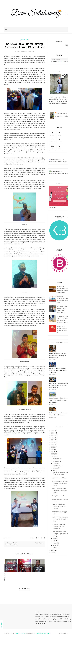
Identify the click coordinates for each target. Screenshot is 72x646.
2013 (52, 552)
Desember (56, 459)
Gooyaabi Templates (43, 633)
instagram (52, 142)
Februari (55, 545)
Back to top (63, 633)
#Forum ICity (24, 39)
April (54, 541)
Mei (54, 538)
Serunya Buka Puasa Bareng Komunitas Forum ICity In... (60, 519)
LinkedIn (59, 149)
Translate (65, 61)
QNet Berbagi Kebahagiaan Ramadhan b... (24, 567)
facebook (52, 135)
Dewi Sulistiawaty (62, 113)
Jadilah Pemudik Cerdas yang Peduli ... (11, 567)
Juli (54, 470)
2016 (52, 454)
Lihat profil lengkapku (61, 116)
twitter (59, 135)
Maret (54, 543)
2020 (52, 445)
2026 (52, 431)
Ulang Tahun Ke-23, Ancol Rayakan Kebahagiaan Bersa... (60, 483)
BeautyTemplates (21, 633)
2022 (52, 440)
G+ (52, 149)
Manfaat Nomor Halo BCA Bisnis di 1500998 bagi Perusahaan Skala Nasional (58, 385)
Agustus (55, 468)
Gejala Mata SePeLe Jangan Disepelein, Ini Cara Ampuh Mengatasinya (57, 355)
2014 (52, 550)
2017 (52, 452)
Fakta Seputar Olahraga (59, 478)
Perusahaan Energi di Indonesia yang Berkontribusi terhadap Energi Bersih (58, 400)
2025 (52, 433)
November (56, 461)
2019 (52, 447)
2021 (52, 442)
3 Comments (7, 537)
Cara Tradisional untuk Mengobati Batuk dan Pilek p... (59, 491)
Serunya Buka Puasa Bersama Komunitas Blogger (59, 506)
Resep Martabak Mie (58, 496)
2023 (52, 438)
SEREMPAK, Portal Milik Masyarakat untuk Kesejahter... (58, 526)
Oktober (55, 463)
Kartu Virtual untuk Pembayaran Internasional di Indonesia (59, 414)
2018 (52, 449)
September (56, 466)
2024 (52, 435)
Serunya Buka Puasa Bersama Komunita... (38, 563)
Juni (54, 536)
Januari (55, 548)
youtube (59, 142)
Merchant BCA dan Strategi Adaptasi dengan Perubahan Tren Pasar (58, 370)
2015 (52, 456)
